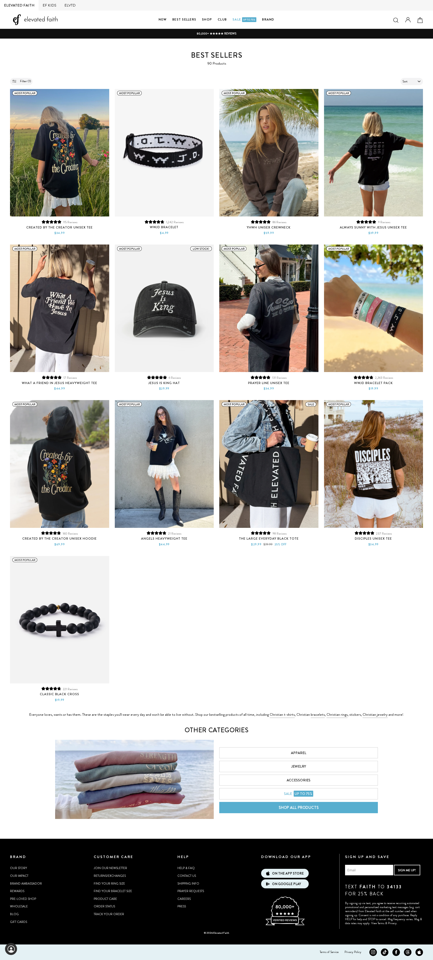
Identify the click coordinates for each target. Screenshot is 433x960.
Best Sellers (184, 19)
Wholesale (19, 906)
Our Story (18, 868)
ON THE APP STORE (288, 873)
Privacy (392, 923)
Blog (14, 914)
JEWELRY (298, 766)
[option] (216, 33)
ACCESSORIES (298, 780)
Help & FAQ (186, 868)
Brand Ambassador (26, 883)
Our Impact (19, 876)
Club (222, 19)
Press (181, 906)
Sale (244, 19)
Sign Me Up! (407, 870)
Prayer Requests (190, 891)
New (163, 19)
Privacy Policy (353, 952)
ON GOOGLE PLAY (286, 884)
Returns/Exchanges (110, 876)
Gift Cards (18, 922)
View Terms (377, 923)
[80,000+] (284, 924)
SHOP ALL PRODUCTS (299, 807)
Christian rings (337, 714)
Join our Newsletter (110, 868)
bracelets (318, 714)
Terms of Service (329, 952)
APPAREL (298, 752)
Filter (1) (25, 81)
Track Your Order (109, 914)
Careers (184, 899)
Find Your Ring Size (109, 883)
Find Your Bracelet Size (113, 891)
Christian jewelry (375, 714)
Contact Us (186, 876)
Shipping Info (188, 883)
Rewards (17, 891)
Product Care (105, 899)
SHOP (207, 19)
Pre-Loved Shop (23, 899)
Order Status (104, 906)
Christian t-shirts (282, 714)
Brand (268, 19)
